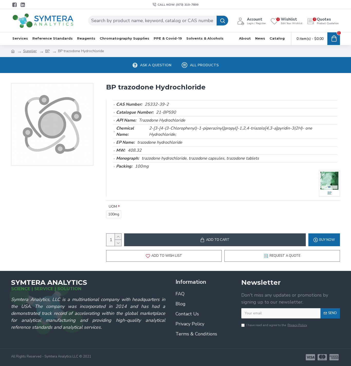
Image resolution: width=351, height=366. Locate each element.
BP (47, 51)
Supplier (30, 51)
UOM (113, 206)
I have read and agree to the (276, 325)
